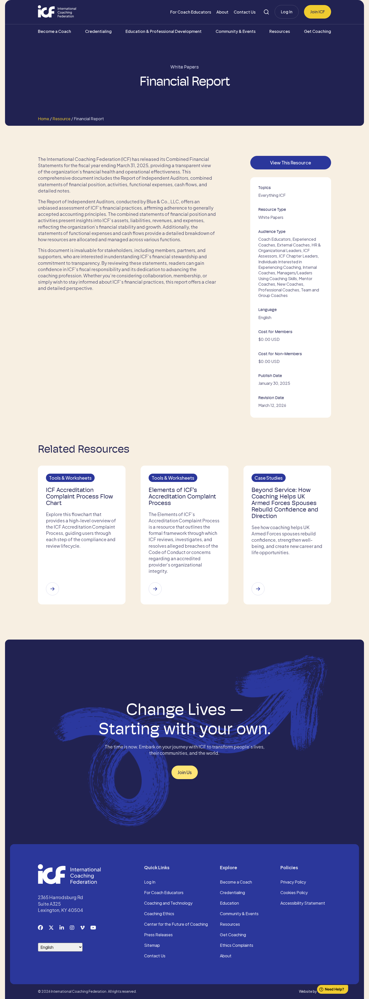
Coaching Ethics (159, 914)
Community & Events (236, 31)
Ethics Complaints (236, 945)
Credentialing (98, 31)
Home (43, 118)
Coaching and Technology (168, 903)
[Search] (266, 12)
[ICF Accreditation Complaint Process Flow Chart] (52, 588)
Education (229, 903)
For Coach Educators (190, 12)
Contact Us (245, 12)
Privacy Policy (293, 882)
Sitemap (152, 945)
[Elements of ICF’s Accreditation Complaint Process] (155, 588)
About (222, 12)
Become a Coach (54, 31)
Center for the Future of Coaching (176, 924)
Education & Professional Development (164, 31)
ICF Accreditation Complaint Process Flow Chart (79, 496)
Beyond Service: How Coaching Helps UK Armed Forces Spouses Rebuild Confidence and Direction (285, 503)
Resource (61, 118)
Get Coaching (317, 31)
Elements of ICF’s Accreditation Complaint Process (182, 496)
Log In (286, 11)
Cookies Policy (294, 893)
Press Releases (158, 935)
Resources (279, 31)
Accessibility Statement (302, 903)
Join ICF (317, 11)
